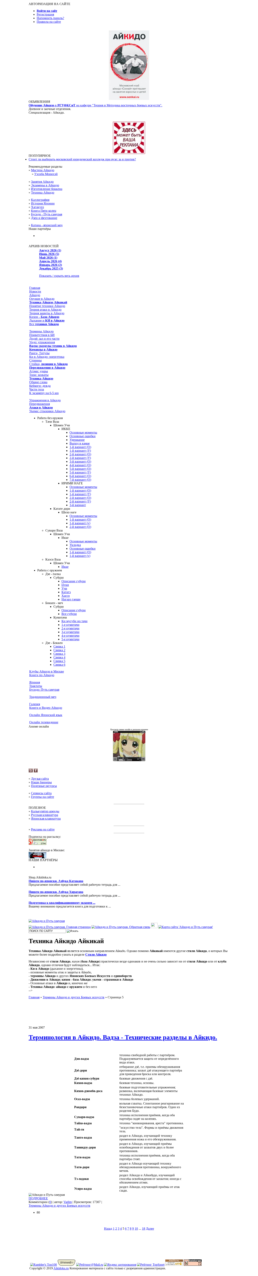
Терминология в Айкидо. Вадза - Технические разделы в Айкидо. (123, 1037)
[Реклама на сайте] (129, 153)
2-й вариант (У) (80, 458)
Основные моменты (83, 432)
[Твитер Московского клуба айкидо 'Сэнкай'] (31, 771)
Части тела (36, 389)
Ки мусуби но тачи (74, 621)
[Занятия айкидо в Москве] (129, 99)
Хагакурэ (37, 207)
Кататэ (66, 592)
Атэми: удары (38, 371)
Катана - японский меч (46, 225)
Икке (65, 566)
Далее (150, 1228)
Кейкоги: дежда (40, 385)
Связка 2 (59, 650)
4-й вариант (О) (80, 465)
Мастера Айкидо (42, 170)
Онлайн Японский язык (45, 715)
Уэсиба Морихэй (46, 174)
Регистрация (45, 14)
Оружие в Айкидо (41, 298)
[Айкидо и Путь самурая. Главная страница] (60, 927)
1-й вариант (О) (80, 447)
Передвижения (39, 404)
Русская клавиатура (44, 815)
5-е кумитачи (70, 639)
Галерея (34, 704)
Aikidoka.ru (61, 1268)
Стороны (35, 360)
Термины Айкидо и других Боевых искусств (59, 1205)
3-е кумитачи (70, 632)
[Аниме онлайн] (129, 760)
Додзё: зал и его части (44, 338)
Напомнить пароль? (50, 18)
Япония (34, 682)
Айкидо (34, 295)
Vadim (67, 1202)
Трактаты (35, 686)
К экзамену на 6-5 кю (44, 393)
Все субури (69, 614)
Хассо (65, 595)
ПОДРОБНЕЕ (38, 1198)
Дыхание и (46, 320)
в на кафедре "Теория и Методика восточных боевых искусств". (95, 105)
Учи (64, 588)
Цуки (65, 585)
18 (143, 1228)
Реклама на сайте (43, 829)
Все (44, 324)
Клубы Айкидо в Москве (46, 671)
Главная (34, 288)
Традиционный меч (42, 697)
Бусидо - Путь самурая (46, 214)
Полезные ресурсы (44, 786)
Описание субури (73, 581)
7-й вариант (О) (80, 479)
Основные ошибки (83, 436)
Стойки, (48, 364)
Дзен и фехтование (44, 218)
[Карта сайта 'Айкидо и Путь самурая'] (185, 927)
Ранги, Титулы (39, 353)
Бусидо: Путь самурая (44, 689)
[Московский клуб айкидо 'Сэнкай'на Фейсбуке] (36, 771)
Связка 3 (59, 653)
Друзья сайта (40, 778)
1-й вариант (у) (80, 523)
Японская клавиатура (46, 818)
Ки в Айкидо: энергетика (46, 356)
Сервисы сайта (41, 793)
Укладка (75, 545)
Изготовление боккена (46, 189)
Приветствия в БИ (42, 335)
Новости (35, 291)
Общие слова (38, 382)
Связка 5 (59, 661)
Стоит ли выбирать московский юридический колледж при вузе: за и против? (82, 159)
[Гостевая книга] (154, 927)
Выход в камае (80, 443)
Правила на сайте (49, 21)
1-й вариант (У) (80, 450)
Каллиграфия (40, 199)
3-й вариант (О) (80, 461)
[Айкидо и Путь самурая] (47, 921)
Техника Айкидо (42, 192)
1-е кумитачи (70, 624)
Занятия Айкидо (42, 181)
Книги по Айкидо (41, 675)
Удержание (77, 439)
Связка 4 (59, 657)
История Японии (43, 203)
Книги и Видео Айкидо (45, 707)
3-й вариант (78, 505)
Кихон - (44, 317)
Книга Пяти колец (43, 210)
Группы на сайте (42, 796)
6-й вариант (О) (80, 476)
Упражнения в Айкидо (45, 400)
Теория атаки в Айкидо (45, 309)
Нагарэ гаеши (70, 599)
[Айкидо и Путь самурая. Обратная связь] (121, 927)
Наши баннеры (41, 782)
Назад (108, 1228)
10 (136, 1228)
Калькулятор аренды (45, 811)
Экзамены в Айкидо (45, 185)
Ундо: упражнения (42, 342)
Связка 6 (59, 664)
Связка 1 (59, 646)
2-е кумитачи (70, 628)
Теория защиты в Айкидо (46, 313)
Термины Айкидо (41, 331)
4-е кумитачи (70, 635)
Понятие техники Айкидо (47, 306)
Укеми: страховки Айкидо (47, 411)
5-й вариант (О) (80, 468)
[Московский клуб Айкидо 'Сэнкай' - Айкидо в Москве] (37, 857)
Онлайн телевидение (43, 722)
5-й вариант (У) (80, 472)
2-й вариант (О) (80, 454)
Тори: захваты (39, 375)
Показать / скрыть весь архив (59, 275)
